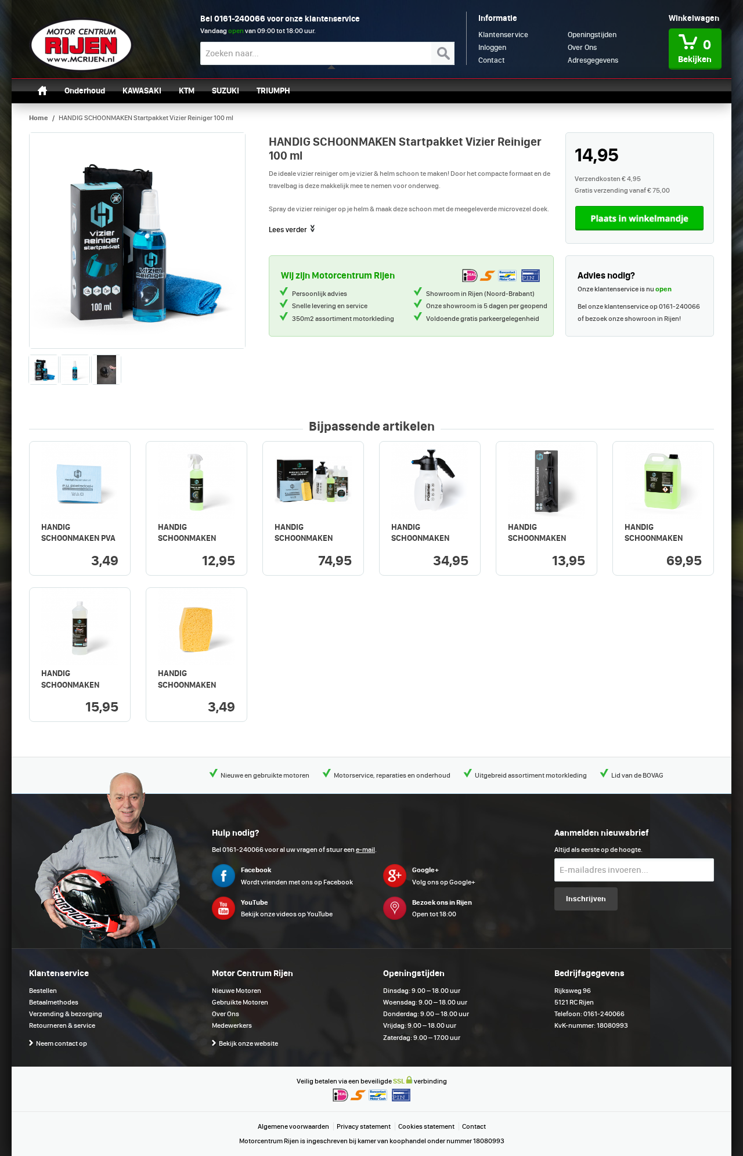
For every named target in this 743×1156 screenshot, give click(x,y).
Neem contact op (61, 1043)
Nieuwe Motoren (236, 991)
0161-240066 (239, 18)
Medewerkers (232, 1025)
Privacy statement (364, 1126)
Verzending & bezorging (65, 1014)
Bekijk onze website (248, 1043)
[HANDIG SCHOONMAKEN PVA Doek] (79, 480)
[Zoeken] (443, 53)
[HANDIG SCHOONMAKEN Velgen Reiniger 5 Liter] (663, 480)
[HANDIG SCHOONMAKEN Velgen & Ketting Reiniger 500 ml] (196, 480)
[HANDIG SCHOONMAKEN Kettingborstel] (546, 480)
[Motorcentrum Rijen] (81, 45)
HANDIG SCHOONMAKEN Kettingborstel (537, 538)
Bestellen (43, 991)
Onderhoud (84, 91)
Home (38, 118)
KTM (186, 91)
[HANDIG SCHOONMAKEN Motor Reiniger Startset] (313, 480)
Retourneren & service (62, 1025)
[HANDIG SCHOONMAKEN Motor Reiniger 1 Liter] (79, 626)
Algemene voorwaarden (293, 1126)
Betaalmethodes (53, 1002)
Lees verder (289, 229)
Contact (474, 1126)
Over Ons (225, 1014)
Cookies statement (426, 1126)
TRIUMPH (273, 91)
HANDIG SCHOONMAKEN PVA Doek (78, 538)
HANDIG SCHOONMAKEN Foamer (420, 538)
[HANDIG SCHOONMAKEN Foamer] (429, 480)
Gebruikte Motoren (240, 1002)
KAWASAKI (141, 91)
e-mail (365, 850)
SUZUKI (225, 91)
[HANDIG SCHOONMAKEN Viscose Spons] (196, 626)
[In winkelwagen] (640, 218)
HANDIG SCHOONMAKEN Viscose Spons (187, 685)
